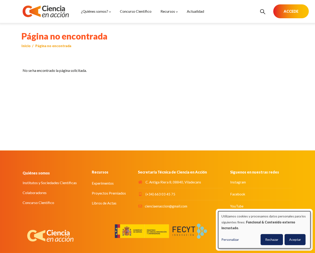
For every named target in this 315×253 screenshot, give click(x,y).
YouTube (237, 206)
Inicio (26, 46)
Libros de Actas (104, 203)
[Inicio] (46, 11)
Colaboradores (35, 192)
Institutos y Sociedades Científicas (50, 182)
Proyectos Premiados (109, 193)
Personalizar (230, 239)
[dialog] (264, 229)
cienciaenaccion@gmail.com (166, 206)
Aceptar (295, 239)
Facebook (237, 194)
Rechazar (271, 239)
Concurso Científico (38, 202)
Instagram (238, 182)
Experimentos (103, 183)
